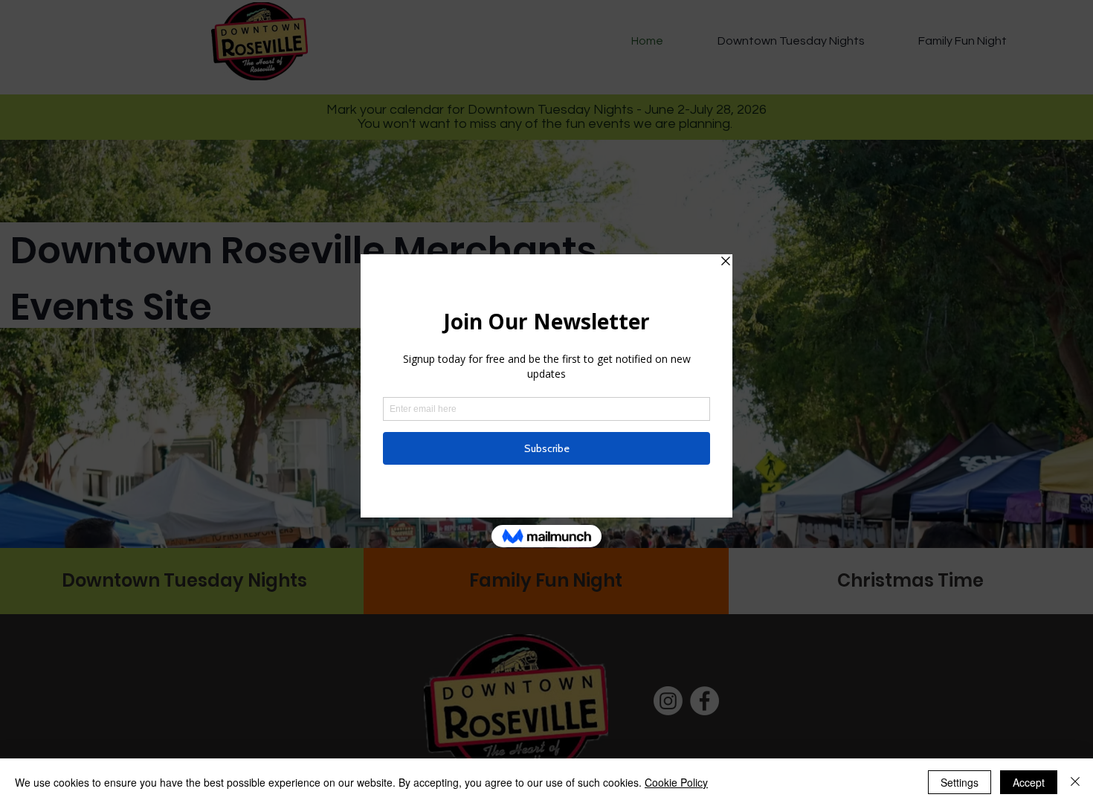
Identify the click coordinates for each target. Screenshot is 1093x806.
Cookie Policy (676, 782)
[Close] (1075, 782)
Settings (959, 782)
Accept (1029, 782)
